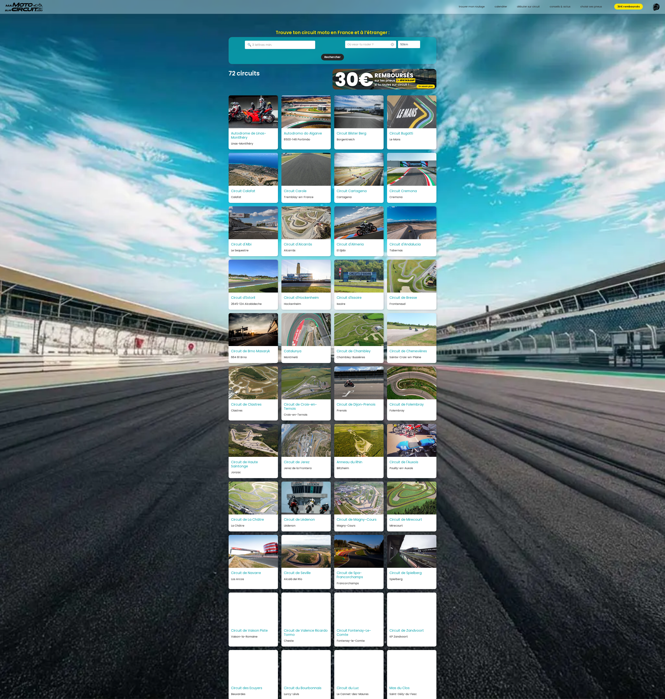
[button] (656, 7)
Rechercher (332, 57)
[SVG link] (24, 7)
